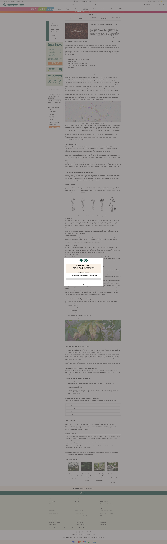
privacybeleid (93, 275)
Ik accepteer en (84, 275)
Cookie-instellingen (83, 275)
